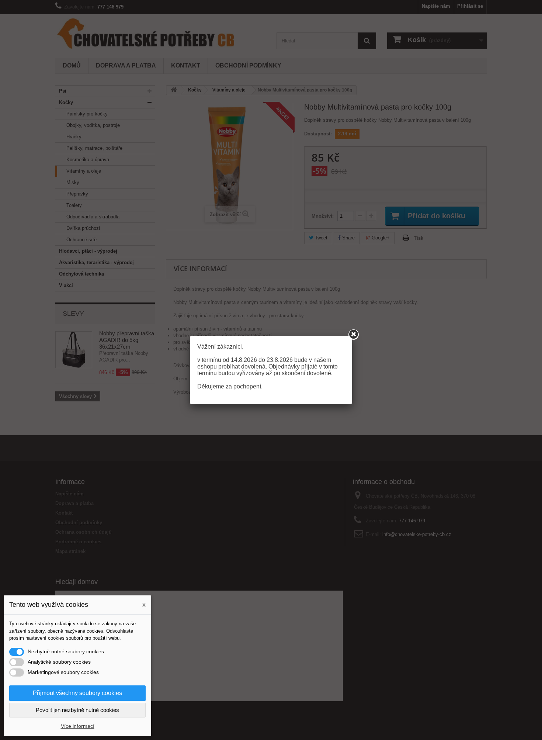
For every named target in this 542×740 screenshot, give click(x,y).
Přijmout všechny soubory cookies (77, 693)
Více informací (77, 726)
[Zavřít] (353, 334)
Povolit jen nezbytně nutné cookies (77, 710)
